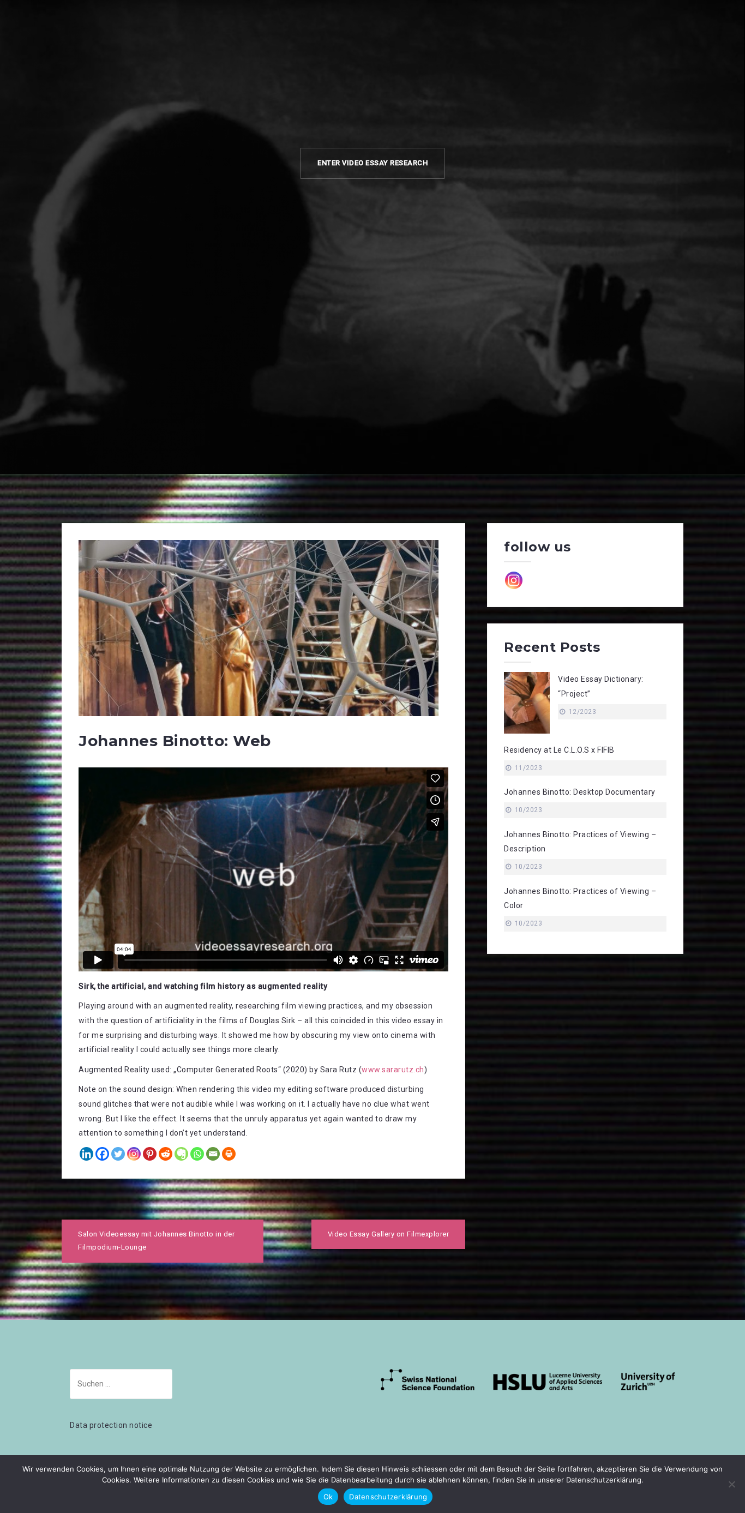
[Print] (229, 1154)
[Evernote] (181, 1154)
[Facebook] (102, 1154)
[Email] (213, 1154)
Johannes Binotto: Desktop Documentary (580, 792)
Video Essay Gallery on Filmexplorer (388, 1234)
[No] (731, 1484)
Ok (328, 1496)
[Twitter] (118, 1154)
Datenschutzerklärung (388, 1496)
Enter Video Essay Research (372, 163)
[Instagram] (134, 1154)
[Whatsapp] (197, 1154)
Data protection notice (111, 1425)
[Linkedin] (86, 1154)
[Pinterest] (150, 1154)
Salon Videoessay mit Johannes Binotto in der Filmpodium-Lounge (156, 1241)
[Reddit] (165, 1154)
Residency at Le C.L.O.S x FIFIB (559, 750)
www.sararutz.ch (393, 1069)
